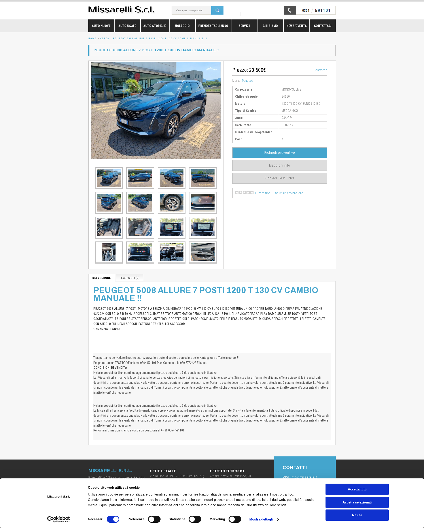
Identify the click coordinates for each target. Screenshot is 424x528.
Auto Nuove (101, 26)
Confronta (320, 70)
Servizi (244, 26)
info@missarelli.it (304, 477)
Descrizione (101, 277)
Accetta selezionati (357, 502)
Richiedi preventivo (279, 152)
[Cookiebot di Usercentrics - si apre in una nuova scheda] (58, 519)
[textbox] (196, 10)
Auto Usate (127, 26)
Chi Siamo (270, 26)
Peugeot (247, 80)
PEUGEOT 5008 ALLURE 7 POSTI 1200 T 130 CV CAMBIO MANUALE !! (160, 38)
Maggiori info (279, 165)
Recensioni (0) (129, 277)
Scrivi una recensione (289, 193)
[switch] (154, 519)
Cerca (104, 38)
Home (92, 38)
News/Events (296, 26)
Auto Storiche (155, 26)
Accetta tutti (357, 489)
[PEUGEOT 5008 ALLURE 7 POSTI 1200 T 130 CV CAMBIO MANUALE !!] (156, 111)
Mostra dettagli (261, 519)
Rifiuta (357, 515)
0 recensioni (263, 193)
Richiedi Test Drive (280, 178)
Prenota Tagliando (213, 26)
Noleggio (182, 26)
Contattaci (323, 26)
